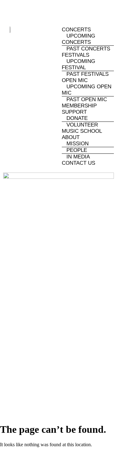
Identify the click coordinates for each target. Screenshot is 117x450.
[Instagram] (38, 11)
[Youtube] (58, 11)
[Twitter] (79, 11)
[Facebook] (17, 11)
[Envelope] (100, 11)
